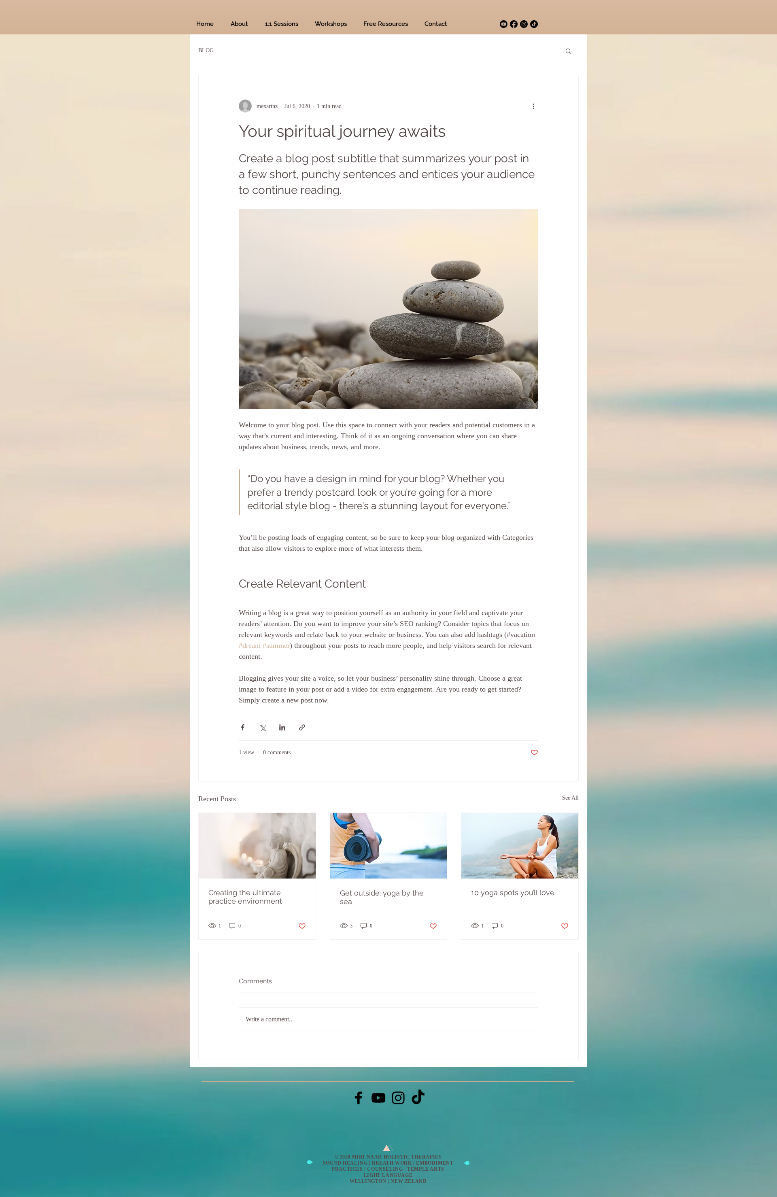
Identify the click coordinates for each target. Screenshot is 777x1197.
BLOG (206, 50)
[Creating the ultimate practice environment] (257, 846)
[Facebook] (514, 24)
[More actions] (533, 106)
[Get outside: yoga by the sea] (388, 846)
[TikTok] (534, 24)
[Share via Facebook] (242, 727)
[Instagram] (524, 24)
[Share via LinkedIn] (282, 727)
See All (570, 798)
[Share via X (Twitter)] (262, 727)
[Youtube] (503, 24)
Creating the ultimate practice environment (245, 896)
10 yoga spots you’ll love (512, 892)
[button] (568, 50)
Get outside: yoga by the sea (382, 897)
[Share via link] (302, 727)
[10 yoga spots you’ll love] (519, 846)
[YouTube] (378, 1097)
